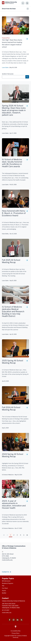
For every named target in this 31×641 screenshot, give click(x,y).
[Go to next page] (23, 535)
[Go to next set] (27, 535)
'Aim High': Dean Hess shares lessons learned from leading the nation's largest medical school (12, 43)
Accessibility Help (15, 631)
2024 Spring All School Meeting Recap (12, 455)
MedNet (4, 593)
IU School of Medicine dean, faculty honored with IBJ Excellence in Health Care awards (12, 163)
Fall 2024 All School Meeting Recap (11, 408)
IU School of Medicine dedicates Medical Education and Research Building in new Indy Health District (13, 311)
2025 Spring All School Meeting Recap (12, 361)
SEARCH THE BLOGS (7, 74)
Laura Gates (5, 67)
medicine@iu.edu (6, 612)
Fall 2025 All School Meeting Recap (11, 261)
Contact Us (5, 572)
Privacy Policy (15, 633)
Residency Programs (7, 583)
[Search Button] (27, 76)
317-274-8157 (5, 610)
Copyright (7, 635)
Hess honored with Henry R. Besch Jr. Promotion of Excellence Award (14, 213)
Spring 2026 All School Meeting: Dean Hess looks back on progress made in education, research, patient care (14, 110)
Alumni (4, 590)
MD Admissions (6, 581)
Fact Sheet (5, 588)
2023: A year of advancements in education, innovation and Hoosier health (14, 504)
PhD (3, 586)
